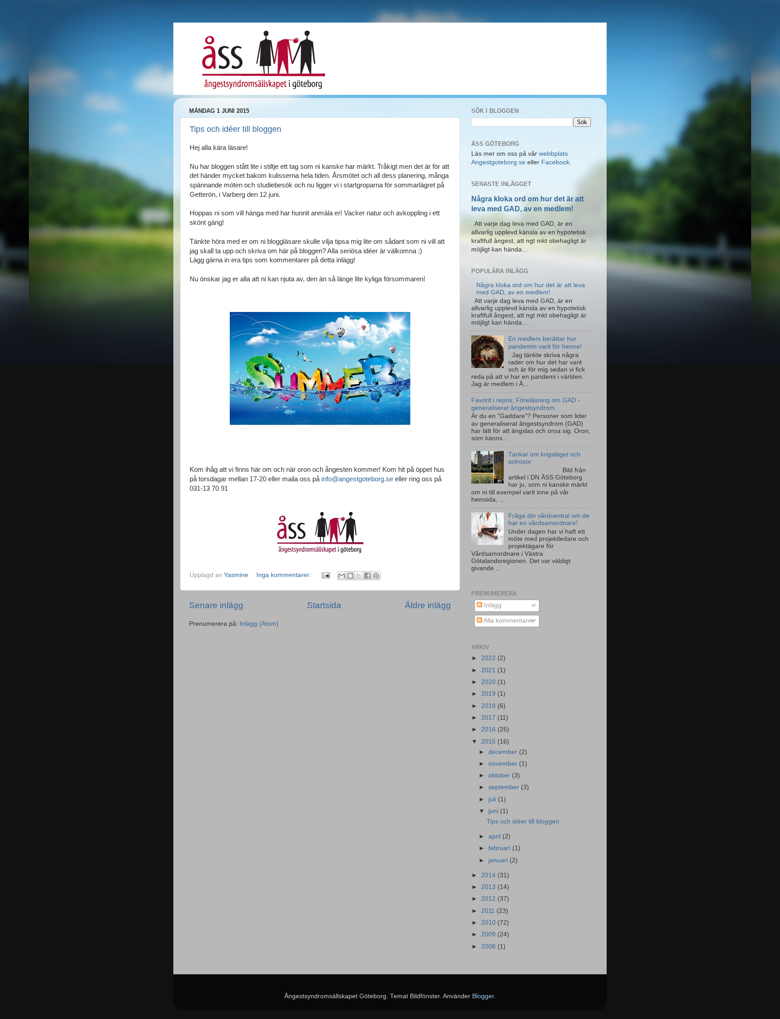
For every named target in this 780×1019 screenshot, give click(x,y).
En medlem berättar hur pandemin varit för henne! (545, 342)
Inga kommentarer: (284, 575)
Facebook (555, 162)
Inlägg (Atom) (259, 623)
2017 (489, 717)
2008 (489, 946)
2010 (489, 922)
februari (500, 848)
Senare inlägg (216, 605)
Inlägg (491, 605)
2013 (489, 887)
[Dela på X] (358, 575)
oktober (500, 775)
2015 (489, 741)
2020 (489, 682)
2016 (489, 729)
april (495, 836)
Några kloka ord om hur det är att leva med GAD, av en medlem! (530, 289)
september (504, 787)
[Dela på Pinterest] (376, 575)
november (503, 763)
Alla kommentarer (508, 620)
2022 (489, 658)
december (503, 752)
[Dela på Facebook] (367, 575)
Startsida (324, 605)
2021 (489, 670)
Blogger (483, 996)
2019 (489, 693)
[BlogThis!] (350, 575)
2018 (489, 706)
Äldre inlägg (428, 605)
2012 (489, 898)
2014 (489, 875)
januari (499, 860)
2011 (489, 910)
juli (493, 799)
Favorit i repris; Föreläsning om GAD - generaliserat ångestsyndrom (525, 404)
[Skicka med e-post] (341, 575)
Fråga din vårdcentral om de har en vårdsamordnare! (549, 519)
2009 (489, 934)
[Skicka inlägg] (325, 575)
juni (494, 811)
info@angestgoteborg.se (357, 479)
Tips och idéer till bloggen (235, 129)
